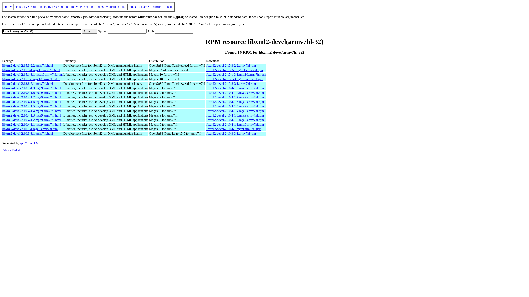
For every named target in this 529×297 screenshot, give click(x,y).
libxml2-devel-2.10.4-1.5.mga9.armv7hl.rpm (235, 106)
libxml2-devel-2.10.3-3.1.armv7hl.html (27, 133)
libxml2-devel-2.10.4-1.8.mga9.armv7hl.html (31, 92)
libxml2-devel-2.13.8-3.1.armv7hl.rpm (231, 83)
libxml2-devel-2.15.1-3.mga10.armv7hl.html (31, 79)
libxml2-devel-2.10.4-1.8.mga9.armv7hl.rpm (235, 92)
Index (8, 6)
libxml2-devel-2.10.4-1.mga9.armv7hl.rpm (233, 129)
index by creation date (111, 6)
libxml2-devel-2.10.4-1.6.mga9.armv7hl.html (31, 102)
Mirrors (157, 6)
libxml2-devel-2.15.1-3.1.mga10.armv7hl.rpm (236, 74)
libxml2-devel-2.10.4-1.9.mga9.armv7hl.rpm (235, 88)
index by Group (26, 6)
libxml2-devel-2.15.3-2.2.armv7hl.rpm (231, 65)
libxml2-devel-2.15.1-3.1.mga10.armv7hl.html (32, 74)
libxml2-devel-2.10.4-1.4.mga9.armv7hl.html (31, 111)
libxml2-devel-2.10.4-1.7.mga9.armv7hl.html (31, 97)
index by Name (139, 6)
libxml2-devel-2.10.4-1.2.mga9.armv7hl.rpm (235, 120)
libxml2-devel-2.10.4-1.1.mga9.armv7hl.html (31, 124)
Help (169, 6)
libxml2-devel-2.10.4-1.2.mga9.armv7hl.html (31, 120)
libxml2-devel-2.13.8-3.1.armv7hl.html (27, 83)
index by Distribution (54, 6)
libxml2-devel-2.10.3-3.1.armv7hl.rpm (231, 133)
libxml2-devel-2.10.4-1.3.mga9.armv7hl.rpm (235, 115)
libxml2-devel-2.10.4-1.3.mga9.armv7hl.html (31, 115)
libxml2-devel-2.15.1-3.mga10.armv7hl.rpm (234, 79)
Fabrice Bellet (11, 150)
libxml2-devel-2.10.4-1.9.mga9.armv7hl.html (31, 88)
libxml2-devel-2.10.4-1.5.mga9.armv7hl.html (31, 106)
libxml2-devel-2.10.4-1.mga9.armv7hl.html (30, 129)
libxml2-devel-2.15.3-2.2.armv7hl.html (27, 65)
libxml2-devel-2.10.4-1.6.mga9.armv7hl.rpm (235, 102)
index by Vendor (82, 6)
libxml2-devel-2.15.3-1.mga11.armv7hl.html (31, 70)
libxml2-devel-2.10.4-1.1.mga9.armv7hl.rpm (235, 124)
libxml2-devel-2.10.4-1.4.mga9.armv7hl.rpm (235, 111)
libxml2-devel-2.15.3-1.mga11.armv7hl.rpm (234, 70)
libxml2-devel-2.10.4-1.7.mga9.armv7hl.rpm (235, 97)
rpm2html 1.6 (29, 143)
